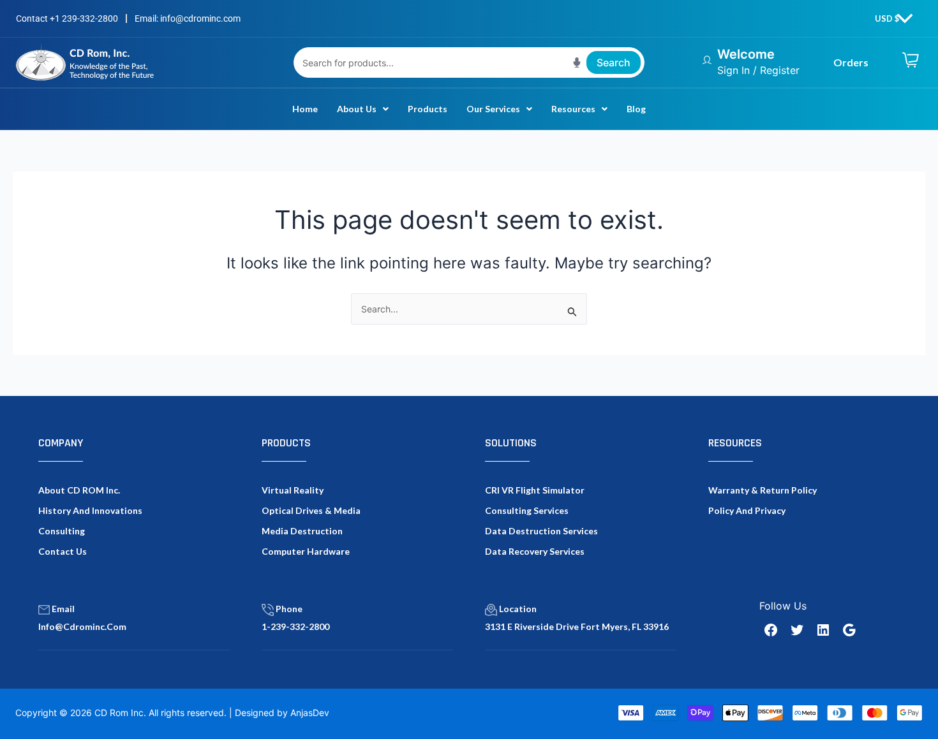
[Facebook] (770, 629)
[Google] (849, 629)
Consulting (61, 530)
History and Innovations (90, 510)
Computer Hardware (306, 551)
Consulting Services (527, 510)
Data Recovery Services (534, 551)
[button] (362, 109)
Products (427, 108)
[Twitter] (796, 629)
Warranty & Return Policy (762, 490)
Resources (573, 108)
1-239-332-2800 (295, 626)
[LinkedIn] (823, 629)
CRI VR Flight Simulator (534, 490)
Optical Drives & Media (311, 510)
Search (613, 62)
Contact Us (62, 551)
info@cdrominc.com (82, 626)
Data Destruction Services (541, 530)
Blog (636, 108)
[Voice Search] (577, 62)
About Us (356, 108)
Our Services (493, 108)
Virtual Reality (293, 490)
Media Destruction (302, 530)
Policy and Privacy (746, 510)
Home (305, 108)
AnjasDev (309, 712)
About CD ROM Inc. (79, 490)
